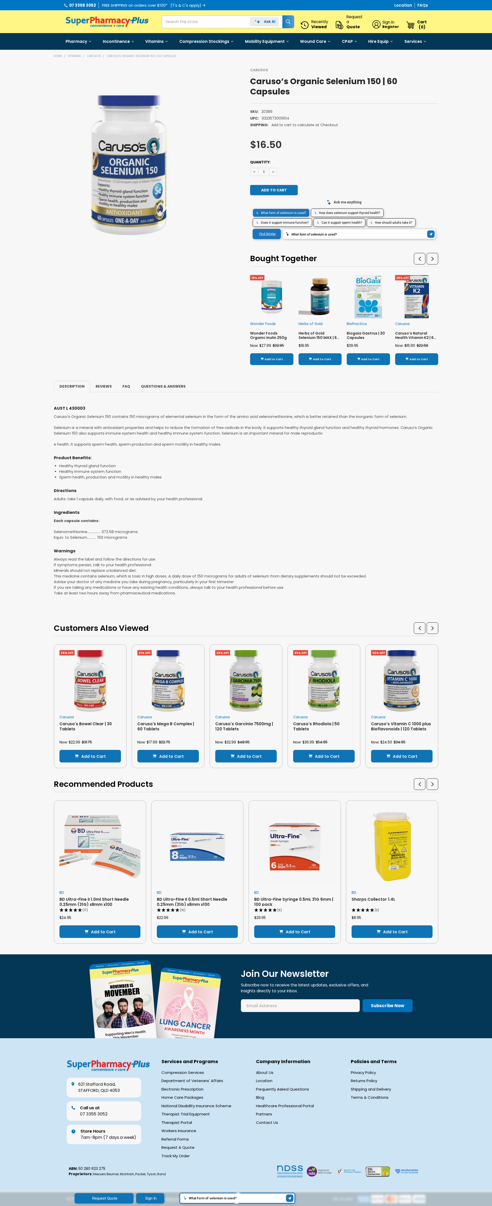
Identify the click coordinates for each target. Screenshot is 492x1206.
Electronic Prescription (182, 1089)
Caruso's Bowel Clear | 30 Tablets (85, 726)
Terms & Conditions (369, 1097)
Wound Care (313, 41)
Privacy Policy (363, 1072)
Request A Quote (177, 1147)
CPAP (347, 41)
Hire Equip (378, 41)
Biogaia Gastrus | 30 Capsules (366, 335)
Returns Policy (364, 1080)
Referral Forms (175, 1139)
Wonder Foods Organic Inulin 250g (268, 335)
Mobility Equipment (265, 41)
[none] (131, 165)
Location (403, 5)
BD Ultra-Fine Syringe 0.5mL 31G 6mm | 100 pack (293, 902)
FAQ (126, 386)
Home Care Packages (182, 1097)
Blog (260, 1097)
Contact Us (267, 1122)
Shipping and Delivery (371, 1089)
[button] (419, 258)
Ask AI (269, 21)
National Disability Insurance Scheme (196, 1106)
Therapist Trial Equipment (185, 1114)
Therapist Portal (176, 1122)
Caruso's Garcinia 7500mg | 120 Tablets (244, 726)
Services (413, 41)
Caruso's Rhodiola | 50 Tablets (316, 726)
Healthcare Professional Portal (285, 1106)
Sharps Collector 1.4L (373, 899)
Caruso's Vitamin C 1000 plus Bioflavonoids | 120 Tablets (401, 726)
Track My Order (175, 1156)
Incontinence (116, 41)
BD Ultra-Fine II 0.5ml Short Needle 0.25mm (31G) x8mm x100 (192, 902)
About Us (264, 1072)
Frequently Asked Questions (282, 1089)
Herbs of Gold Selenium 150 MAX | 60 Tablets (319, 338)
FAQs (422, 5)
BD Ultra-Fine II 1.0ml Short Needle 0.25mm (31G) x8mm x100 (94, 902)
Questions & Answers (163, 386)
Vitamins (154, 41)
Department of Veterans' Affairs (192, 1080)
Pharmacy (76, 41)
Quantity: (260, 162)
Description (72, 386)
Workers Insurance (178, 1130)
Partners (264, 1114)
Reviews (104, 386)
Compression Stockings (204, 41)
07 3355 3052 (82, 5)
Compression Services (182, 1072)
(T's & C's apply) (185, 5)
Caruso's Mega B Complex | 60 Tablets (165, 726)
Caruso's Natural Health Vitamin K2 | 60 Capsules (415, 338)
